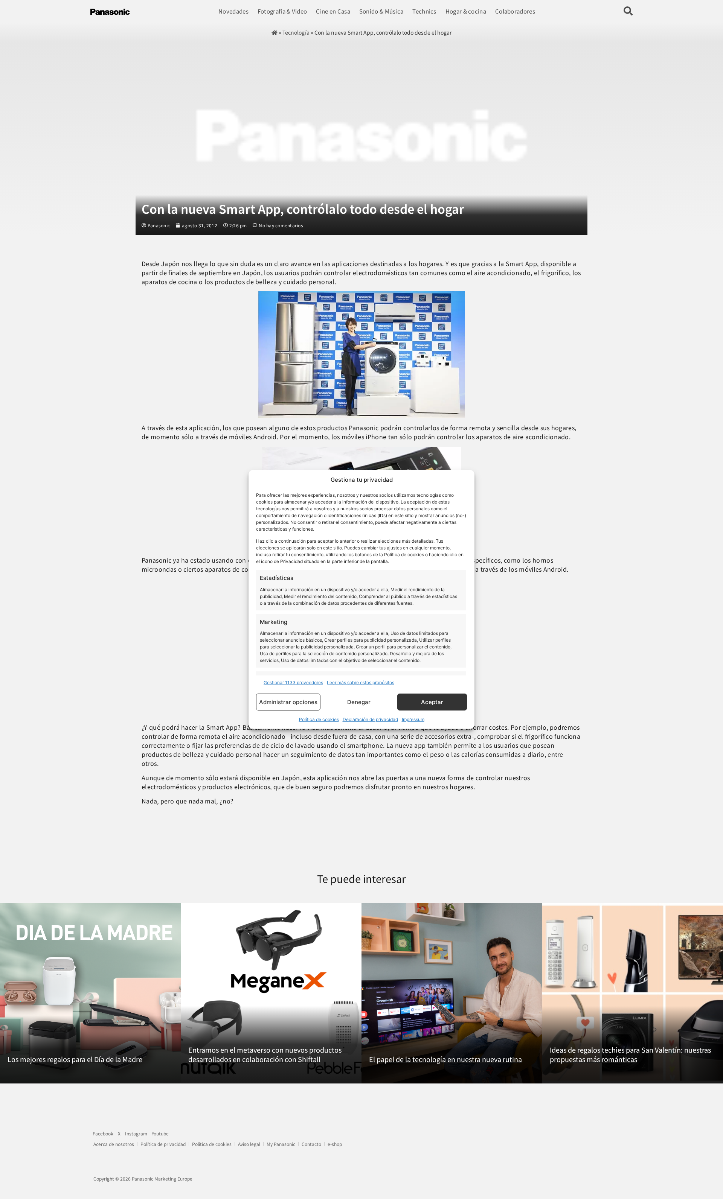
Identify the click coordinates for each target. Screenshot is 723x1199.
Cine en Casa (333, 11)
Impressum (413, 719)
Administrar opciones (288, 702)
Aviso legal (249, 1144)
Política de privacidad (163, 1144)
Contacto (311, 1144)
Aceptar (432, 702)
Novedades (233, 11)
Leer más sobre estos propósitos (360, 682)
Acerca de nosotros (113, 1144)
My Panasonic (281, 1144)
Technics (424, 11)
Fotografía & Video (282, 11)
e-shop (335, 1144)
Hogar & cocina (465, 11)
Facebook (103, 1133)
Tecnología (295, 32)
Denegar (359, 702)
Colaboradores (515, 11)
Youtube (160, 1133)
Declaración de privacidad (370, 719)
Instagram (136, 1133)
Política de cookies (319, 719)
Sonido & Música (381, 11)
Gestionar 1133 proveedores (293, 682)
